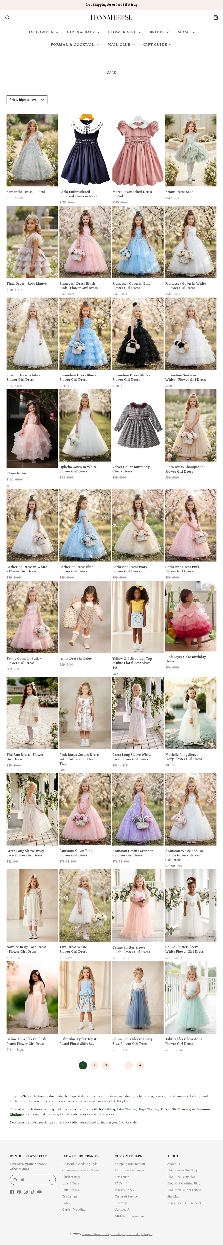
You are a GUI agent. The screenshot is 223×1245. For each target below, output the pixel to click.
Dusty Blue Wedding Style (79, 1164)
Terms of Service (126, 1196)
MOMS (184, 32)
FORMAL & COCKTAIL (73, 44)
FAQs (118, 1183)
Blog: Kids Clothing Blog (183, 1183)
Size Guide (122, 1177)
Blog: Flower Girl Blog (182, 1170)
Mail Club (118, 44)
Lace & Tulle (70, 1183)
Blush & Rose (71, 1177)
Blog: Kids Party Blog (181, 1177)
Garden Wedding (73, 1209)
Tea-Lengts (69, 1196)
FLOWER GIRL (122, 32)
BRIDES (157, 32)
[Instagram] (26, 1192)
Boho (66, 1203)
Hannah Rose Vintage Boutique (103, 1234)
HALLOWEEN (40, 32)
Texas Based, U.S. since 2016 (186, 1203)
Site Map (121, 1203)
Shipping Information (130, 1164)
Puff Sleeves (70, 1190)
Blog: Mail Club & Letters (184, 1190)
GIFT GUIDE (155, 44)
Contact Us (122, 1209)
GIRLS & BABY (81, 32)
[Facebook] (12, 1192)
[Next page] (140, 1065)
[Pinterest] (19, 1192)
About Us (173, 1164)
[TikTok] (32, 1192)
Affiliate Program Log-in (131, 1216)
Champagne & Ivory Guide (80, 1170)
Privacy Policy (124, 1190)
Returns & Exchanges (129, 1170)
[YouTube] (39, 1192)
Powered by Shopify (139, 1234)
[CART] (215, 17)
